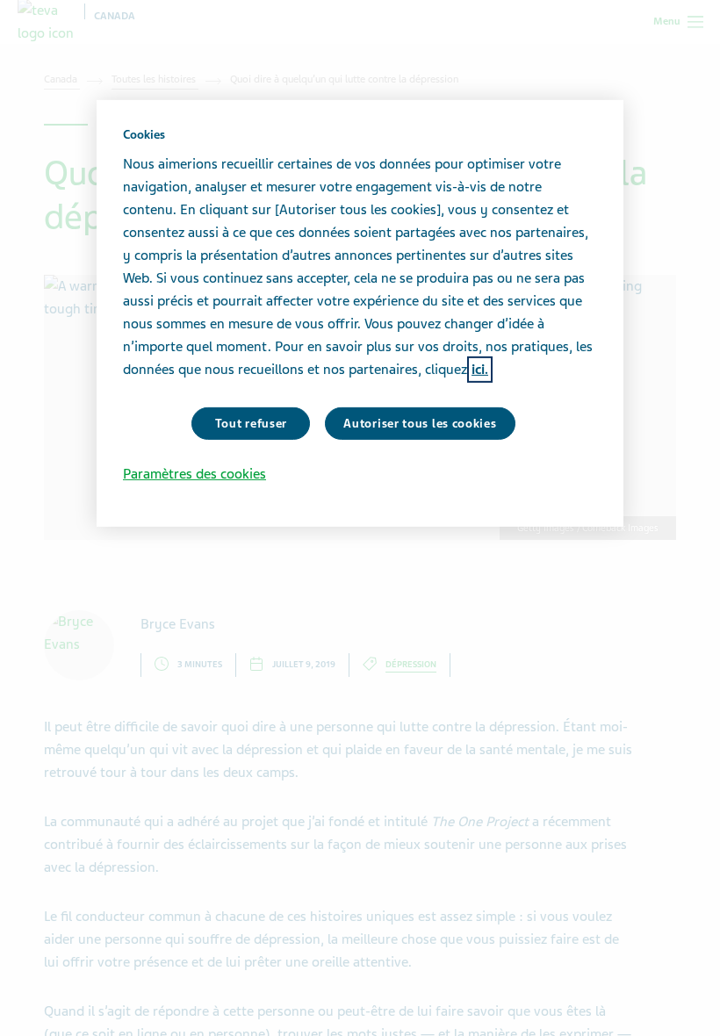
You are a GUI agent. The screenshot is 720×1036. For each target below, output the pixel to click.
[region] (360, 313)
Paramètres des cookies (194, 474)
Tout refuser (251, 422)
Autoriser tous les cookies (419, 422)
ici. (480, 369)
